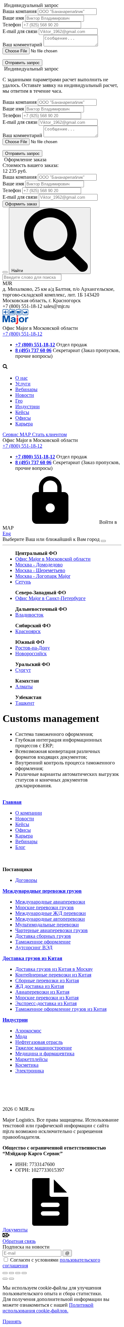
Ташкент (24, 703)
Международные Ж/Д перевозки (50, 913)
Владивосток (29, 614)
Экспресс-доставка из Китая (46, 1003)
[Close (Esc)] (5, 1273)
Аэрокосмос (28, 1030)
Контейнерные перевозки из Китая (53, 974)
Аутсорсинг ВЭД (33, 947)
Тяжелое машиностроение (43, 1047)
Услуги (23, 383)
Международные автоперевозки (50, 919)
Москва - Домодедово (39, 564)
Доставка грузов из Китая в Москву (54, 969)
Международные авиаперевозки (50, 901)
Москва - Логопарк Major (42, 576)
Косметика (26, 1065)
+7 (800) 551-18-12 (22, 334)
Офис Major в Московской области (53, 559)
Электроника (29, 1070)
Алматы (24, 686)
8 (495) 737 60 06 (33, 350)
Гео (19, 400)
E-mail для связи (20, 31)
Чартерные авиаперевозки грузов (51, 930)
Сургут (23, 670)
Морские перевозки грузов (44, 907)
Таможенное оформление (43, 941)
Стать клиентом (49, 434)
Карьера (24, 423)
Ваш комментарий (22, 44)
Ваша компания (20, 11)
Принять (12, 1321)
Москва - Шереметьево (40, 570)
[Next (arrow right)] (11, 1279)
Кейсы (22, 412)
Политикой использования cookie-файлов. (48, 1307)
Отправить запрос (22, 62)
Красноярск (28, 631)
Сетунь (23, 581)
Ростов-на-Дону (32, 647)
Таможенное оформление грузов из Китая (61, 1009)
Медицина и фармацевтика (44, 1053)
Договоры (26, 880)
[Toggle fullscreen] (17, 1273)
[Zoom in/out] (24, 1273)
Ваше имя (13, 18)
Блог (20, 847)
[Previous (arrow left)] (5, 1279)
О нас (21, 378)
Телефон (12, 24)
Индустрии (27, 406)
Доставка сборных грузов (43, 936)
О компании (28, 813)
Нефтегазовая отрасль (39, 1042)
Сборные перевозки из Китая (47, 980)
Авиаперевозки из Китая (42, 992)
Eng (7, 533)
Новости (24, 395)
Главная (12, 802)
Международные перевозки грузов (42, 891)
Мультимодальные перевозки (47, 924)
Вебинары (26, 389)
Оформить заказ (21, 204)
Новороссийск (31, 653)
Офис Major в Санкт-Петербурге (50, 598)
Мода (21, 1036)
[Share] (11, 1273)
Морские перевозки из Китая (47, 997)
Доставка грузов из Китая (32, 958)
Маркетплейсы (31, 1059)
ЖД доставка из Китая (39, 986)
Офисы (23, 418)
